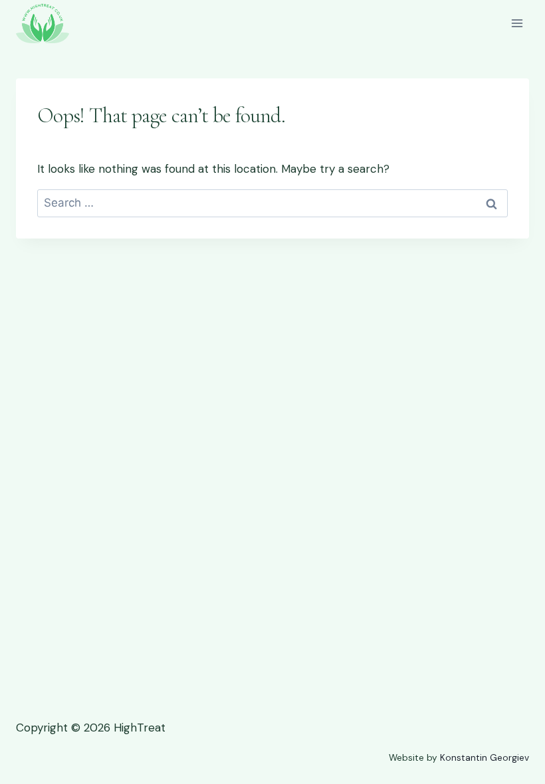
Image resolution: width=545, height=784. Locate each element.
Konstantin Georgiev (484, 757)
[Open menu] (516, 23)
